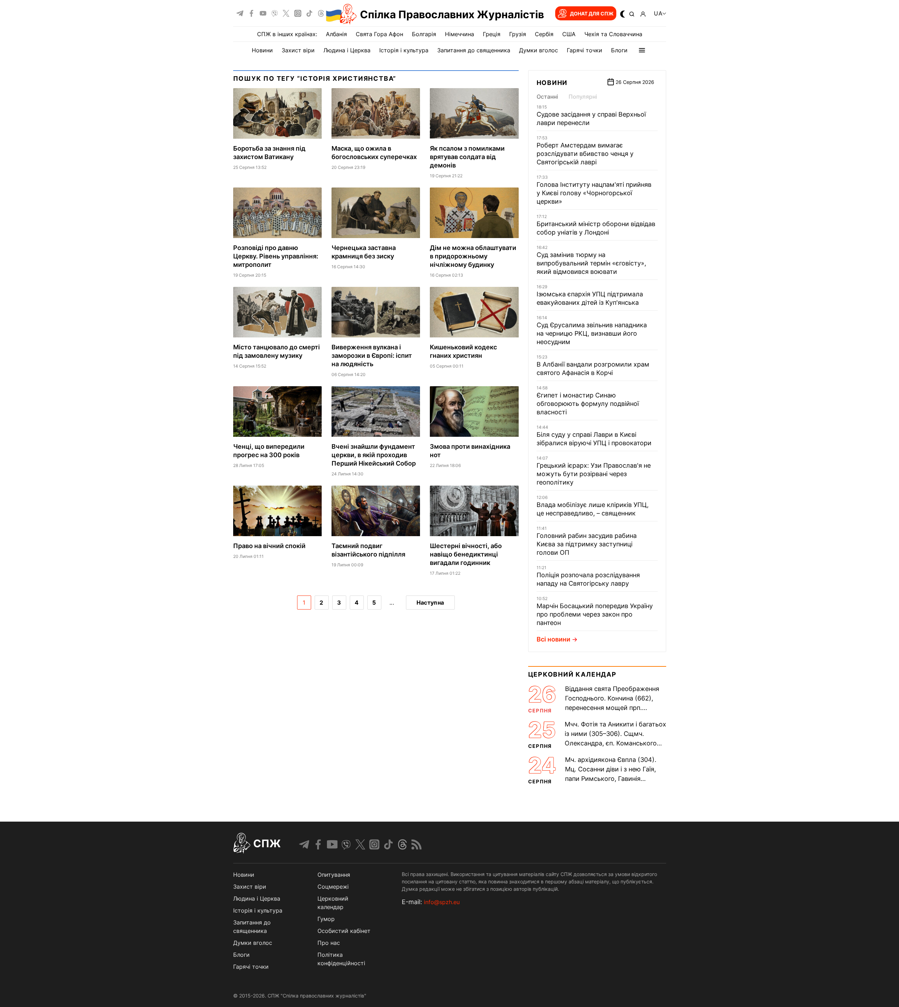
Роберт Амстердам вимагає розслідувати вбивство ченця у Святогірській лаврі (585, 153)
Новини (262, 50)
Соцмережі (333, 886)
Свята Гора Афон (379, 34)
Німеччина (459, 34)
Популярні (583, 96)
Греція (491, 34)
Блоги (619, 50)
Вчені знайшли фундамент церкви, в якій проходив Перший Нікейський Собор (374, 455)
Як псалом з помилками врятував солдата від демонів (467, 157)
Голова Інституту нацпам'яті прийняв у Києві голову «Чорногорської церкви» (594, 193)
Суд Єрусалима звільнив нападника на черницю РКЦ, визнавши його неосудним (592, 333)
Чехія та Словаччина (613, 34)
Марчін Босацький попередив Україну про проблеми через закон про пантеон (595, 614)
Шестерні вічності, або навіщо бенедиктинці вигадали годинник (466, 554)
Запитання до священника (473, 50)
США (569, 34)
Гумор (326, 918)
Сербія (544, 34)
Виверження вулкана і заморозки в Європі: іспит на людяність (372, 355)
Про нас (328, 942)
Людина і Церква (346, 50)
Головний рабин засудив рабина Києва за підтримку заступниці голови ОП (587, 544)
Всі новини (553, 639)
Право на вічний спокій (269, 545)
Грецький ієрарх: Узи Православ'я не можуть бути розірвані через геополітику (594, 474)
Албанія (336, 34)
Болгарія (424, 34)
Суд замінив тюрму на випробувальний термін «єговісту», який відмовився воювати (591, 263)
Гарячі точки (584, 50)
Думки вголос (538, 50)
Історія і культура (403, 50)
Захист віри (298, 50)
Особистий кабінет (343, 930)
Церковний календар (572, 674)
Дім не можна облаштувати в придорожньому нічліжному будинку (473, 256)
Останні (547, 96)
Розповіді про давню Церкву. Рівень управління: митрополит (275, 256)
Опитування (333, 874)
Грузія (517, 34)
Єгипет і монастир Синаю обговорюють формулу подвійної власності (588, 403)
